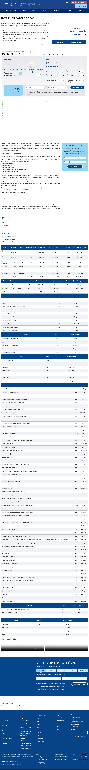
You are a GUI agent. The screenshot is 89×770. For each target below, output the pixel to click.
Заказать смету (77, 87)
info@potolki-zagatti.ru (60, 759)
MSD (38, 718)
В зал (3, 733)
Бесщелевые (23, 718)
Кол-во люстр (51, 71)
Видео (70, 10)
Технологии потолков (25, 715)
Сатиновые (32, 69)
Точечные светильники (51, 75)
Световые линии (24, 720)
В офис (21, 705)
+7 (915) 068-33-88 (23, 4)
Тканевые (15, 69)
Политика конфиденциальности (9, 761)
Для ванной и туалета (30, 705)
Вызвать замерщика (80, 2)
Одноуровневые (24, 750)
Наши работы (58, 10)
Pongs (38, 724)
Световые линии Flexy (72, 81)
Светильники (60, 720)
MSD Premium (40, 741)
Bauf (38, 735)
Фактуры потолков (6, 715)
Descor (38, 727)
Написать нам (79, 732)
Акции (34, 10)
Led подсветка (52, 80)
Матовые (40, 69)
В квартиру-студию (6, 705)
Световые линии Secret (26, 745)
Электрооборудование (9, 239)
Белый (50, 63)
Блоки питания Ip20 (8, 242)
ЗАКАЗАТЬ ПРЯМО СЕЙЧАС (69, 42)
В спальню (4, 736)
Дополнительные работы (10, 236)
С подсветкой (6, 228)
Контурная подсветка (25, 743)
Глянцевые (23, 69)
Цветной (58, 63)
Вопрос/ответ (74, 726)
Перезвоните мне (75, 166)
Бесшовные (23, 738)
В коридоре (5, 743)
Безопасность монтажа (77, 721)
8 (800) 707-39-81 (13, 4)
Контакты (82, 10)
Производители (41, 715)
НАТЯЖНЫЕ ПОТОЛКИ (10, 10)
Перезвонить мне (79, 684)
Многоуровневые (24, 735)
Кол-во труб (71, 75)
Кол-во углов (71, 71)
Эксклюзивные (7, 233)
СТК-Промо (19, 764)
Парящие (22, 740)
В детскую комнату (7, 738)
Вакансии (73, 729)
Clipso (38, 721)
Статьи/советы (75, 724)
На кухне (4, 731)
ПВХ (8, 69)
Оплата (45, 10)
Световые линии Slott (25, 748)
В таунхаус (15, 705)
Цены (24, 10)
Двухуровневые (7, 230)
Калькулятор (82, 6)
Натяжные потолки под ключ (12, 754)
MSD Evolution (40, 738)
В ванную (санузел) (7, 741)
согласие (45, 91)
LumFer (39, 732)
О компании (74, 715)
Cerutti (38, 730)
